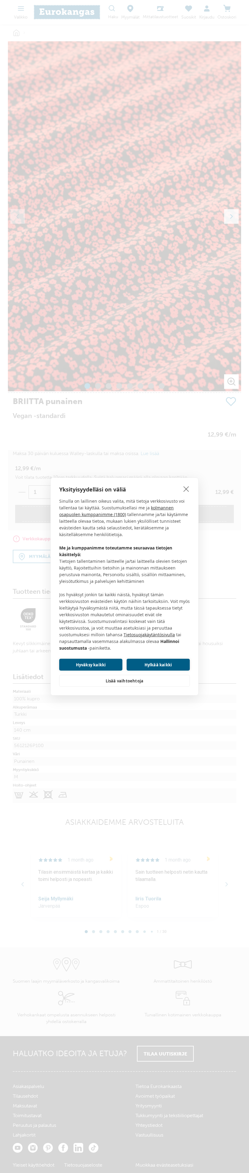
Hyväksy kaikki (91, 665)
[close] (186, 489)
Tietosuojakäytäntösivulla (149, 635)
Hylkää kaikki (158, 665)
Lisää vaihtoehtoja (125, 681)
